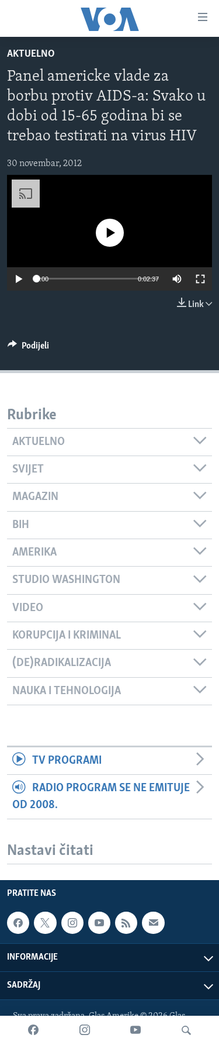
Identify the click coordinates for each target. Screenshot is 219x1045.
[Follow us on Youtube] (99, 923)
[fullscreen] (200, 279)
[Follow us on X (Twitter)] (45, 923)
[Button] (28, 348)
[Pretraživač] (186, 1030)
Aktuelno (31, 54)
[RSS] (126, 923)
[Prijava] (153, 923)
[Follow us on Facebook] (18, 923)
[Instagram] (85, 1030)
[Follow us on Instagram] (72, 923)
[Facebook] (33, 1030)
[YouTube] (135, 1030)
